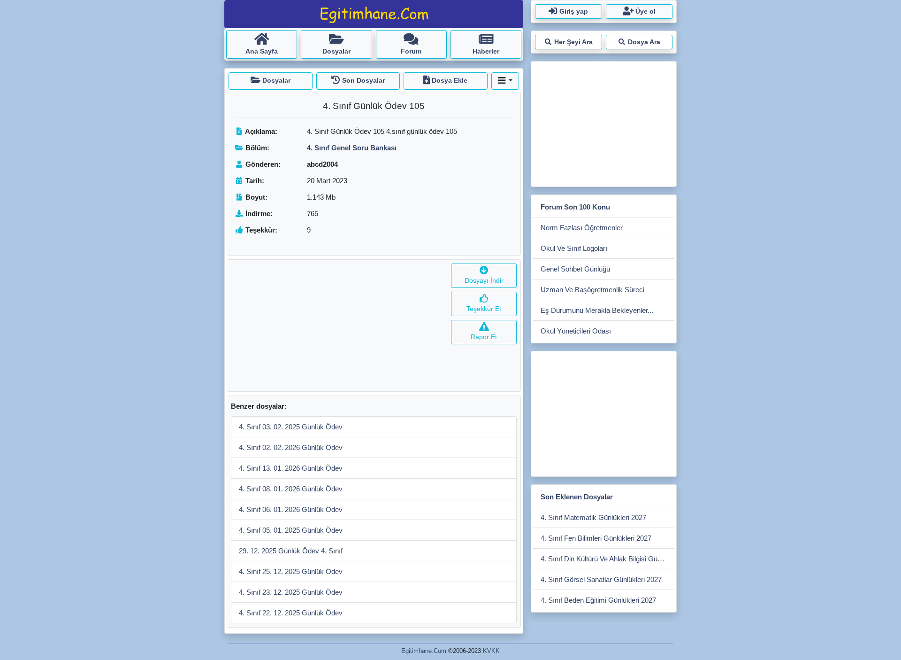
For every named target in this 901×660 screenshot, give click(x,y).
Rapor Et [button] (484, 337)
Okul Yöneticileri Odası (576, 331)
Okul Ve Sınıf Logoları (574, 248)
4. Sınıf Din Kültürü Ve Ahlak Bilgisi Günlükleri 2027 (607, 559)
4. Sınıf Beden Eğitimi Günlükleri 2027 (598, 600)
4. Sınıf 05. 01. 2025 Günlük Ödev (291, 530)
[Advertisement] (337, 325)
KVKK (491, 650)
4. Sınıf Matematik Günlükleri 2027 (593, 517)
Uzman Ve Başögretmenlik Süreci (592, 290)
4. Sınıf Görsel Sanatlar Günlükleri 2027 (601, 579)
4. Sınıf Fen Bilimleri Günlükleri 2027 (596, 538)
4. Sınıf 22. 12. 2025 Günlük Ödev (291, 613)
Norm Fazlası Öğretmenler (582, 228)
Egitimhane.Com (423, 650)
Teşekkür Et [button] (483, 308)
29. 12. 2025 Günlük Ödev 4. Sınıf (291, 551)
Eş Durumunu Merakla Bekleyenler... (597, 310)
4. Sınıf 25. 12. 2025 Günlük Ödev (291, 571)
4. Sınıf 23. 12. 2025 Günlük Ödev (291, 592)
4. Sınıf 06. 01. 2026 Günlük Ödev (291, 509)
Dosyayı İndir (484, 280)
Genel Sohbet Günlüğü (575, 269)
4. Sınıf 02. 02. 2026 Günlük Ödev (291, 447)
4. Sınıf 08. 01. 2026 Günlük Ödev (291, 489)
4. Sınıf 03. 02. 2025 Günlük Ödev (291, 427)
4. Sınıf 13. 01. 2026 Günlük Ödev (291, 468)
